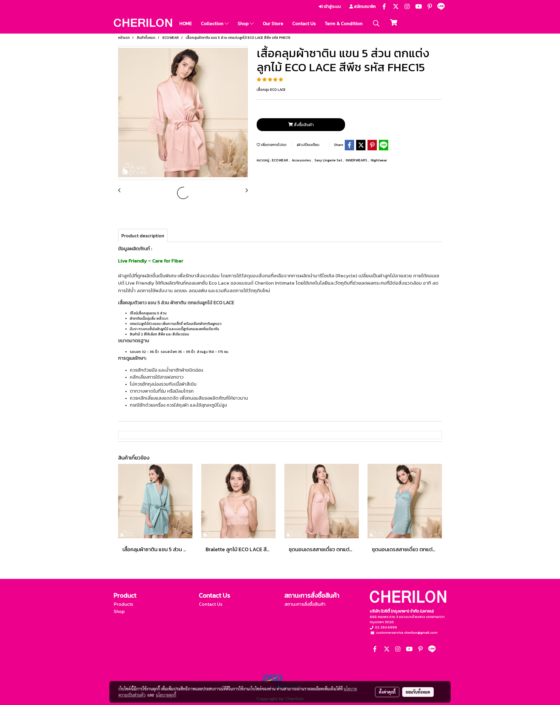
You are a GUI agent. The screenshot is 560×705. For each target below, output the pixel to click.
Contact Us (304, 23)
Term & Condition (344, 23)
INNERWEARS (357, 160)
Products (123, 603)
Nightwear (379, 160)
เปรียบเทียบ (309, 144)
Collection (213, 23)
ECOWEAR (280, 160)
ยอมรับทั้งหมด (418, 691)
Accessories (302, 160)
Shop (244, 23)
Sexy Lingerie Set (328, 160)
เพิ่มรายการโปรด (273, 144)
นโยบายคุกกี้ (166, 694)
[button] (376, 23)
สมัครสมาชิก (364, 7)
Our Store (273, 23)
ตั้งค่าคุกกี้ (387, 691)
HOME (185, 23)
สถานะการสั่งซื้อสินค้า (305, 603)
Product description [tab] (142, 235)
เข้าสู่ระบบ (332, 7)
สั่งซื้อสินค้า (303, 125)
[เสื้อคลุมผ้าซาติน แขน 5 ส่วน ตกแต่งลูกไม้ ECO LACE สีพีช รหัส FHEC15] (183, 113)
